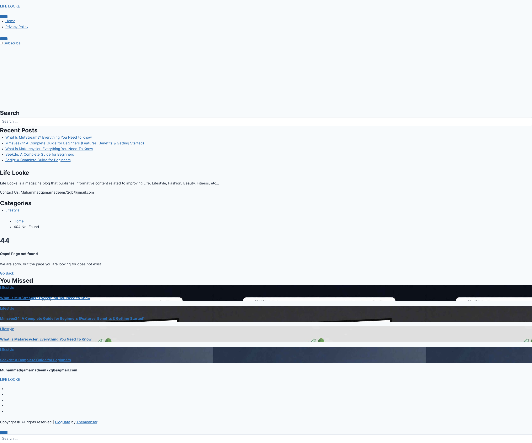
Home (10, 21)
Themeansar (86, 422)
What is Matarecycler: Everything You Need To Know (49, 149)
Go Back (7, 273)
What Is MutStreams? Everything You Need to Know (48, 137)
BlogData (62, 422)
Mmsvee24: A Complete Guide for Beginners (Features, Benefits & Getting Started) (74, 143)
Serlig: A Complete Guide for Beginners (38, 160)
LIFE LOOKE (10, 6)
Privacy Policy (16, 27)
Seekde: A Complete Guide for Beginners (39, 154)
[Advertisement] (266, 77)
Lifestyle (12, 210)
